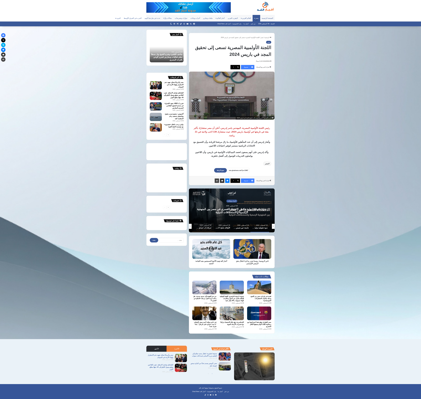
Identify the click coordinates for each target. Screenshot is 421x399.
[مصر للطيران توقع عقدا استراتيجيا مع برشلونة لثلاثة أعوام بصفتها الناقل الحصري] (259, 313)
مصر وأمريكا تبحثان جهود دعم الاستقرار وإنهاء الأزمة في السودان (174, 84)
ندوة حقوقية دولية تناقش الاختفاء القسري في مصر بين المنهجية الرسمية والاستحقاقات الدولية (166, 57)
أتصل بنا (246, 24)
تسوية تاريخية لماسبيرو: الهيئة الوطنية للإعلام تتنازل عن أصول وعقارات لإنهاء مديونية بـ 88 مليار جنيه (232, 298)
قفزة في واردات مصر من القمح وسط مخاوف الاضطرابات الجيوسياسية (261, 298)
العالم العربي (246, 18)
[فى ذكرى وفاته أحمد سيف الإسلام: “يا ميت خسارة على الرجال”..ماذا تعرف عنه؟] (204, 313)
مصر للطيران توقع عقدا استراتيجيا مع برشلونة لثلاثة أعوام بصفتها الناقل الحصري (259, 324)
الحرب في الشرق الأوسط (133, 18)
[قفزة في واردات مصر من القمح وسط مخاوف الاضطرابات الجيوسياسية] (259, 287)
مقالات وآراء (167, 18)
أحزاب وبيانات (195, 18)
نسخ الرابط (220, 170)
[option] (232, 210)
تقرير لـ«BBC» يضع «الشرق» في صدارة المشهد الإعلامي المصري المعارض (174, 105)
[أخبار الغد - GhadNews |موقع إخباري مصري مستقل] (265, 6)
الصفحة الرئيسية (267, 18)
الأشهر (156, 349)
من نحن (253, 24)
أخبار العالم (221, 18)
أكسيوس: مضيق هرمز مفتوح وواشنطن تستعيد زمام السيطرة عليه (174, 116)
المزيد (118, 18)
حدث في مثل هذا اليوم (152, 18)
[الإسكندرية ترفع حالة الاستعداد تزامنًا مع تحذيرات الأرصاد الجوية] (232, 313)
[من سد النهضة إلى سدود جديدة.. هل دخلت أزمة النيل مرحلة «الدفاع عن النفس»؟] (204, 287)
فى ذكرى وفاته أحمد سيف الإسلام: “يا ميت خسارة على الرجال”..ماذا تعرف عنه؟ (205, 324)
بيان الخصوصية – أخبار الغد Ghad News (229, 24)
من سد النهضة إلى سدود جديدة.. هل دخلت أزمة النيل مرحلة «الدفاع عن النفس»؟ (204, 298)
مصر (257, 18)
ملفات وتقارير (208, 18)
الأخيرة (176, 349)
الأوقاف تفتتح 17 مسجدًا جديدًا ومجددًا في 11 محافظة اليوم (231, 210)
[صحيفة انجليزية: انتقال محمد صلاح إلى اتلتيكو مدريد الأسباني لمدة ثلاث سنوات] (225, 356)
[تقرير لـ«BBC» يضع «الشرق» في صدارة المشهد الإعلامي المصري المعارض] (156, 106)
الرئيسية (267, 37)
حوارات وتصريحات (181, 18)
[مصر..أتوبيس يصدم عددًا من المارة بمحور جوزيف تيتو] (225, 366)
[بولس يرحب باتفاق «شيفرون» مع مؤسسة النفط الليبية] (156, 127)
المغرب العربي (233, 18)
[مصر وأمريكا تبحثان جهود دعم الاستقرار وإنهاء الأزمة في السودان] (156, 85)
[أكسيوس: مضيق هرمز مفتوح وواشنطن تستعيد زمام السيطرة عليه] (156, 117)
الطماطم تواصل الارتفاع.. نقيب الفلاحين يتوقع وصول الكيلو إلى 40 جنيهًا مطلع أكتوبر (174, 95)
